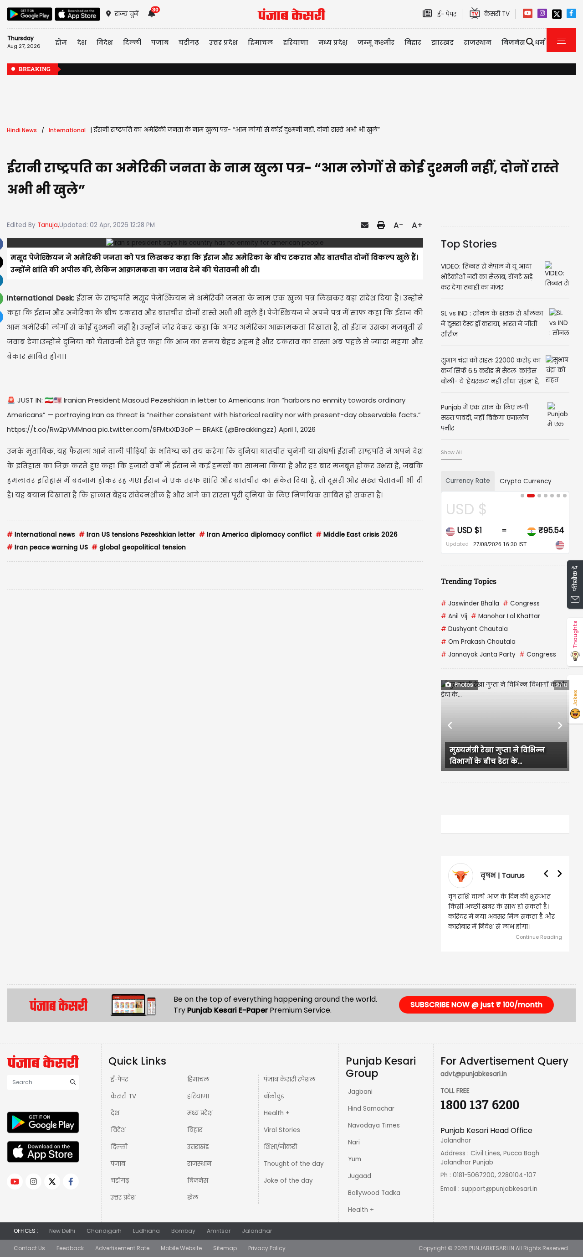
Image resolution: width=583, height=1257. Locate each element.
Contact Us (29, 1248)
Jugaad (359, 1176)
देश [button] (82, 42)
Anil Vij (454, 616)
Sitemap (225, 1248)
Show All (451, 452)
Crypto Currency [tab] (526, 481)
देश (115, 1113)
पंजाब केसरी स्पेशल (289, 1079)
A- (398, 225)
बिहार (412, 42)
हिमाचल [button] (260, 42)
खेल (192, 1197)
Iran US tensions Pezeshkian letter (137, 534)
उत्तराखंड (198, 1147)
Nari (354, 1142)
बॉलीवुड (274, 1096)
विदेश (118, 1130)
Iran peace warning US (47, 547)
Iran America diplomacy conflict (255, 534)
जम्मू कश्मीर (376, 42)
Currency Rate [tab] (467, 480)
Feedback (70, 1248)
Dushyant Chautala (474, 629)
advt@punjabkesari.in (473, 1074)
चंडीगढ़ (120, 1180)
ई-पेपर (119, 1079)
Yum (354, 1159)
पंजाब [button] (160, 42)
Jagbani (360, 1091)
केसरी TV (123, 1096)
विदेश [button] (105, 42)
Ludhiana (146, 1231)
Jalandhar (257, 1231)
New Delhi (62, 1231)
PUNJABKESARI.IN (491, 1248)
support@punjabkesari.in (499, 1189)
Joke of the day (288, 1180)
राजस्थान (199, 1163)
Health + (277, 1113)
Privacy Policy (267, 1248)
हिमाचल (198, 1079)
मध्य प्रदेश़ (333, 42)
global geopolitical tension (139, 547)
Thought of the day (294, 1163)
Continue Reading (539, 937)
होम (61, 42)
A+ (417, 225)
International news (41, 534)
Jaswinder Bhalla (470, 603)
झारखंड (442, 42)
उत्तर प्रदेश (223, 42)
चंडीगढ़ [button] (189, 42)
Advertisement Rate (122, 1248)
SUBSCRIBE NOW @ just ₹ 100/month (476, 1004)
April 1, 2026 (297, 429)
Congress (521, 603)
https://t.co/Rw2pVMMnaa (51, 429)
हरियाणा (198, 1096)
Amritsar (218, 1231)
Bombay (183, 1231)
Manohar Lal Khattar (505, 616)
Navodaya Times (374, 1125)
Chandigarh (104, 1231)
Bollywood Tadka (374, 1193)
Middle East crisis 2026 (357, 534)
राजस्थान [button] (477, 42)
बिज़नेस (197, 1180)
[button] (450, 725)
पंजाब (118, 1163)
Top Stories (469, 244)
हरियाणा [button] (295, 42)
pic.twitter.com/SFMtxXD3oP (145, 429)
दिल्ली (132, 42)
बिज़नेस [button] (513, 42)
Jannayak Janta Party (478, 654)
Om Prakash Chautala (478, 641)
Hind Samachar (371, 1108)
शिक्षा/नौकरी (280, 1147)
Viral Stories (282, 1130)
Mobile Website (181, 1248)
